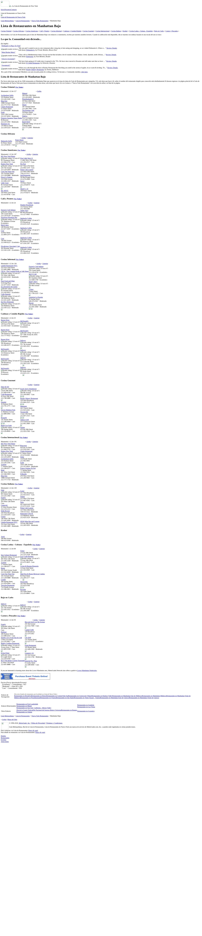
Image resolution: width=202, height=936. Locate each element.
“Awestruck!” (5, 65)
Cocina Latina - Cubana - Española (141, 31)
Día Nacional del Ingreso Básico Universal (47, 710)
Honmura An (5, 124)
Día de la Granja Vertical (25, 710)
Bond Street (26, 122)
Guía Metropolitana (7, 21)
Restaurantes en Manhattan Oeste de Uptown (144, 698)
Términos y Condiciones (54, 723)
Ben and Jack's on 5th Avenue (35, 622)
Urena (22, 551)
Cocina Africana (18, 31)
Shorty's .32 (24, 189)
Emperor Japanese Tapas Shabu (11, 118)
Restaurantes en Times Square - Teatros (87, 698)
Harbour (4, 632)
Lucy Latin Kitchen (26, 556)
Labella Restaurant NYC (9, 266)
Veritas (22, 427)
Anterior (30, 138)
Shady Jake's (33, 282)
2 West (31, 289)
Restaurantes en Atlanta (24, 712)
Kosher (125, 31)
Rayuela (23, 589)
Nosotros (8, 10)
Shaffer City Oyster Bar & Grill (11, 638)
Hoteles (3, 736)
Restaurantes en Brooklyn (22, 696)
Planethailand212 (28, 99)
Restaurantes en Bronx (38, 696)
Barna (3, 568)
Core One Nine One (7, 171)
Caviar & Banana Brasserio (29, 566)
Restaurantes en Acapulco (85, 711)
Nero (22, 502)
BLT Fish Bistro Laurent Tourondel (13, 661)
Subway (23, 340)
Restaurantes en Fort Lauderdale (27, 704)
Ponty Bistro (19, 140)
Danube (3, 402)
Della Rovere (5, 511)
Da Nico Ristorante (7, 302)
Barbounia (29, 56)
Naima (22, 497)
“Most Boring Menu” (8, 52)
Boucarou (23, 445)
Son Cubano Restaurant (9, 555)
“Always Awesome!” (8, 59)
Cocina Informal (56, 31)
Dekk (22, 457)
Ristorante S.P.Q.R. (26, 514)
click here (84, 72)
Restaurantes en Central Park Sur (57, 696)
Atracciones (5, 742)
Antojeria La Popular (36, 297)
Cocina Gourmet (88, 31)
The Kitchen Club (28, 110)
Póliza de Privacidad (38, 723)
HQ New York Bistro (8, 156)
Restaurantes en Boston (69, 710)
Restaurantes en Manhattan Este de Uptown (114, 698)
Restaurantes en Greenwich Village (80, 696)
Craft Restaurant (6, 394)
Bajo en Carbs (159, 31)
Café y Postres (44, 31)
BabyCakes (5, 225)
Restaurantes (5, 738)
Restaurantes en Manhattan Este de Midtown (127, 696)
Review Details (112, 48)
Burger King (5, 320)
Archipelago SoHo (7, 95)
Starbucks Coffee (26, 218)
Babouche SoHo (6, 141)
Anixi (3, 536)
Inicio (3, 10)
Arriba (39, 91)
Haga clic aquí (33, 730)
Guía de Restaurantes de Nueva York (13, 17)
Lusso (22, 491)
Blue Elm (4, 101)
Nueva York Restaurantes (39, 21)
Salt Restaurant (25, 175)
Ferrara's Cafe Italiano (8, 210)
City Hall (28, 637)
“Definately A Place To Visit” (11, 46)
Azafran (3, 464)
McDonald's (5, 349)
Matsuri (24, 93)
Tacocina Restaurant (7, 585)
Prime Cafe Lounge (26, 170)
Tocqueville (24, 412)
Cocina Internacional (102, 31)
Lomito (3, 580)
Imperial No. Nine (31, 661)
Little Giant (5, 183)
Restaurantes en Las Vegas (86, 707)
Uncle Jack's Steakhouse (28, 389)
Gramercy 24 (29, 653)
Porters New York (7, 164)
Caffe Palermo (6, 294)
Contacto (14, 10)
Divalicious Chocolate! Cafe (10, 246)
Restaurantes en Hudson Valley (102, 696)
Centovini (4, 505)
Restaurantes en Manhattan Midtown (154, 696)
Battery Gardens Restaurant (10, 643)
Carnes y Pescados (171, 31)
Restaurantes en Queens (48, 698)
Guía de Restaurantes (23, 21)
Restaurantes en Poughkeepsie (30, 698)
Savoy (22, 181)
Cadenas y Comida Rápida (72, 31)
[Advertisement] (9, 774)
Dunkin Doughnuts (26, 205)
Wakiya (24, 116)
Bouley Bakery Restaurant (35, 69)
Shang (24, 105)
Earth (3, 112)
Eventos (3, 740)
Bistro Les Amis (6, 425)
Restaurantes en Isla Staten (65, 698)
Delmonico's (30, 50)
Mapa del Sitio (12, 719)
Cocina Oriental (6, 31)
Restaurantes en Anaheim (85, 705)
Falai (2, 490)
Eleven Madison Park (8, 410)
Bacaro (31, 303)
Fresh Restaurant (30, 645)
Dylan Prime (5, 653)
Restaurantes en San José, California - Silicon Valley (34, 708)
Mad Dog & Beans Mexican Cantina (32, 574)
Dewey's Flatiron (6, 177)
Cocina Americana (32, 31)
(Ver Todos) (19, 87)
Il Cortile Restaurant (33, 63)
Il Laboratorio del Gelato (9, 287)
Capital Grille (29, 630)
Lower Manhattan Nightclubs (87, 670)
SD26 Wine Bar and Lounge (29, 521)
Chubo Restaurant (7, 107)
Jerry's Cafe (33, 274)
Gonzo (3, 516)
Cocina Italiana (116, 31)
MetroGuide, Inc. (24, 723)
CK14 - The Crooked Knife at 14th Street (15, 271)
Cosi (2, 231)
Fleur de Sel (5, 387)
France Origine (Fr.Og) (28, 468)
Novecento (24, 582)
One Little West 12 (26, 158)
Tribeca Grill (24, 420)
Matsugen (23, 406)
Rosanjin (4, 418)
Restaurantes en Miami (24, 706)
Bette (2, 470)
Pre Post (23, 164)
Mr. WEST (4, 191)
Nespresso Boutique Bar (9, 217)
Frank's (3, 498)
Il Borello (23, 474)
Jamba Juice (24, 210)
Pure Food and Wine (8, 281)
